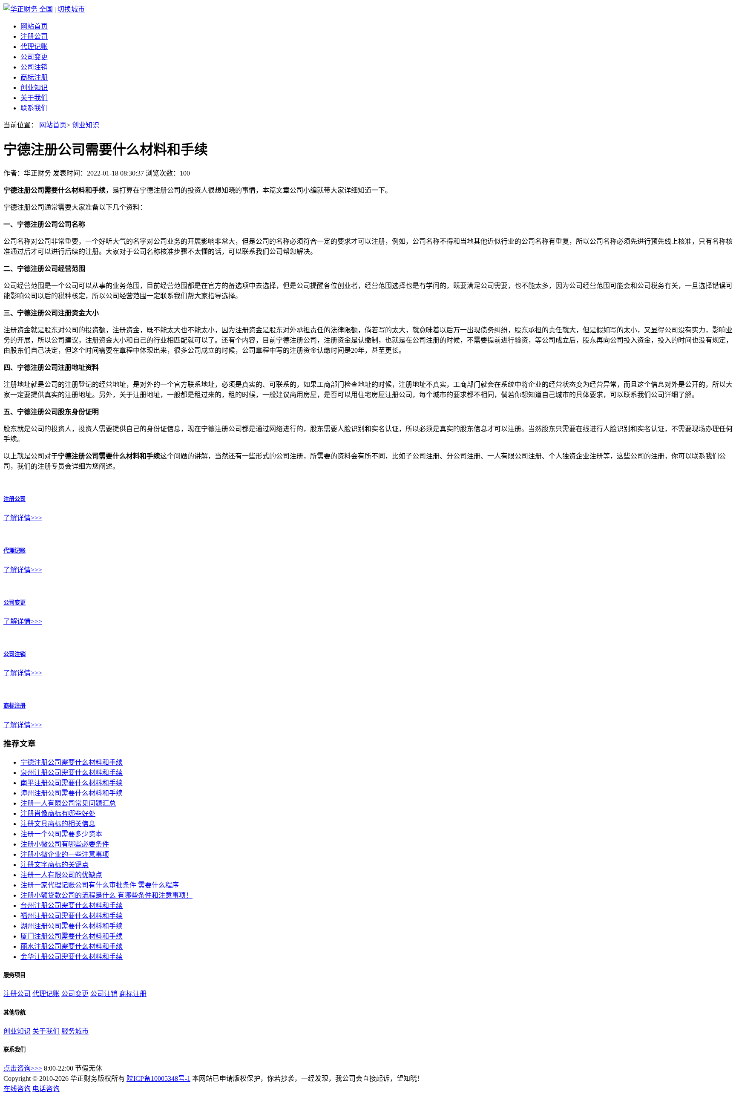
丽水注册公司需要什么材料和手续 (71, 946)
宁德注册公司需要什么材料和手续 (71, 762)
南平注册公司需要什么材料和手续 (71, 782)
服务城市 (75, 1031)
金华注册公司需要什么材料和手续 (71, 956)
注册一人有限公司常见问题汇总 (68, 803)
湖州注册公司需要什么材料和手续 (71, 926)
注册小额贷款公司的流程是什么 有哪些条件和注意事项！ (106, 895)
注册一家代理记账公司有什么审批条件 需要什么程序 (99, 885)
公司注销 (34, 67)
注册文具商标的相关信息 (57, 823)
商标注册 (34, 77)
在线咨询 (17, 1088)
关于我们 (34, 97)
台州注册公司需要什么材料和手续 (71, 905)
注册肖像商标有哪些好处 (57, 813)
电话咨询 (46, 1088)
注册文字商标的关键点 (54, 864)
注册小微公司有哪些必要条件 (64, 844)
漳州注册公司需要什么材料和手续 (71, 793)
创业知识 (34, 87)
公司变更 (34, 56)
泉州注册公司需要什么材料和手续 (71, 772)
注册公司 (34, 36)
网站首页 (34, 26)
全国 (46, 9)
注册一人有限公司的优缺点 (61, 874)
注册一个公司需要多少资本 (61, 834)
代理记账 (34, 46)
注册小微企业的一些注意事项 (64, 854)
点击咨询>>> (22, 1068)
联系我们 (34, 108)
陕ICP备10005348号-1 (158, 1078)
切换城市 (71, 9)
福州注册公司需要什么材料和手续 (71, 915)
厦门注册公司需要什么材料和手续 (71, 936)
